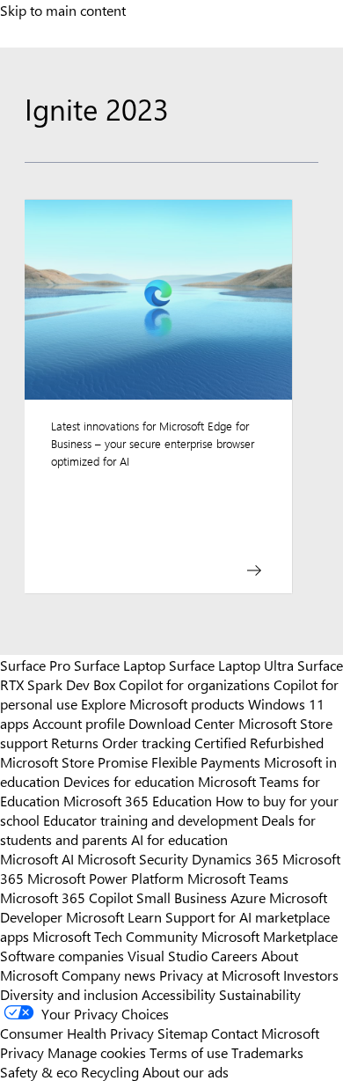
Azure (248, 897)
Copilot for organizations (194, 684)
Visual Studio (168, 955)
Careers (234, 955)
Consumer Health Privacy (77, 1032)
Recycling (110, 1071)
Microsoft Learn (114, 916)
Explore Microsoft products (162, 703)
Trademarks (267, 1052)
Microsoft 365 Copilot (66, 897)
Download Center (181, 722)
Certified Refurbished (259, 742)
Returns (75, 742)
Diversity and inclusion (69, 994)
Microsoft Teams (237, 877)
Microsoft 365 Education (137, 800)
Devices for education (128, 781)
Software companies (62, 955)
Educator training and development (150, 819)
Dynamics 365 (235, 858)
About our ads (185, 1071)
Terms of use (189, 1052)
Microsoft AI (37, 858)
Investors (311, 974)
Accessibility (178, 994)
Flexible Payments (205, 761)
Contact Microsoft (265, 1032)
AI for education (179, 839)
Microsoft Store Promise (74, 761)
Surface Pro (35, 664)
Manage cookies (96, 1052)
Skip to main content (63, 9)
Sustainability (260, 994)
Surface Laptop (119, 664)
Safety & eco (38, 1071)
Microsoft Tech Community (115, 935)
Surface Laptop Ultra (231, 664)
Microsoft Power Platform (105, 877)
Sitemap (182, 1032)
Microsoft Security (132, 858)
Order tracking (146, 742)
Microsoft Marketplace (269, 935)
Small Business (181, 897)
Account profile (79, 722)
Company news (109, 974)
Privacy (23, 1052)
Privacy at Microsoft (219, 974)
